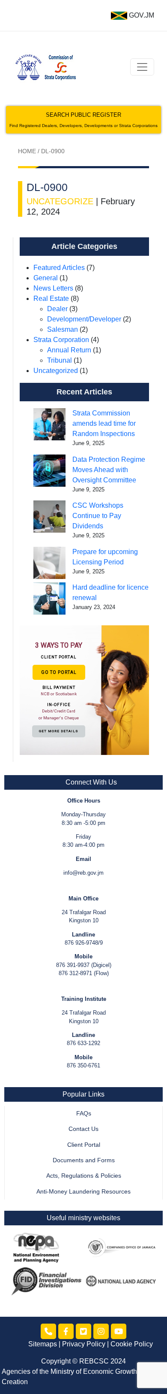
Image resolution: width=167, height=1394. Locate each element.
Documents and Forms (84, 1160)
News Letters (53, 288)
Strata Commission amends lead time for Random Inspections (104, 423)
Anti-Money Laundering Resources (83, 1191)
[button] (84, 689)
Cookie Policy (131, 1344)
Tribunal (59, 360)
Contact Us (83, 1129)
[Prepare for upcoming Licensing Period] (49, 563)
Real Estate (51, 298)
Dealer (57, 308)
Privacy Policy (83, 1344)
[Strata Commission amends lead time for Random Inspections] (49, 424)
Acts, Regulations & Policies (83, 1176)
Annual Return (69, 350)
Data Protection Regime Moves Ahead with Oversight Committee (108, 470)
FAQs (83, 1113)
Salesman (62, 329)
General (45, 278)
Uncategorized (55, 370)
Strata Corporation (61, 339)
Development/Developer (84, 319)
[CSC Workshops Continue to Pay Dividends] (49, 516)
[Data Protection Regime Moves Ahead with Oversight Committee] (49, 471)
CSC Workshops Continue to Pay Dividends (97, 516)
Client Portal (83, 1145)
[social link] (48, 1331)
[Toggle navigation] (142, 67)
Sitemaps (42, 1344)
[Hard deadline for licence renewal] (49, 598)
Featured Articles (59, 267)
